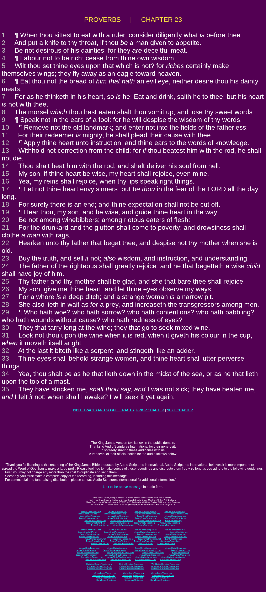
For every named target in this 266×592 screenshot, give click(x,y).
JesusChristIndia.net (117, 536)
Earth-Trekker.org (173, 520)
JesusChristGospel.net (144, 541)
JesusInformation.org (123, 525)
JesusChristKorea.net (147, 534)
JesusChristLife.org (100, 525)
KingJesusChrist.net (160, 580)
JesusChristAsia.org (117, 511)
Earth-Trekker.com (180, 552)
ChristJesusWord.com (145, 559)
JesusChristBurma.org (145, 518)
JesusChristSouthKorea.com (120, 552)
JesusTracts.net (145, 543)
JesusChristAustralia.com (173, 557)
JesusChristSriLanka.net (175, 536)
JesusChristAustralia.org (149, 520)
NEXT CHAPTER (180, 410)
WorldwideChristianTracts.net (165, 568)
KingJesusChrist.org (133, 580)
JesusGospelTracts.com (103, 575)
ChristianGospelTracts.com (99, 564)
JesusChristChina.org (118, 516)
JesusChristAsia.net (117, 530)
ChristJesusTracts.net (161, 573)
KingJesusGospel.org (170, 523)
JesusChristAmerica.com (114, 550)
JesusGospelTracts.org (133, 575)
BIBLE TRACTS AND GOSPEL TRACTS (103, 410)
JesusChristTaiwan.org (95, 520)
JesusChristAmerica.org (115, 514)
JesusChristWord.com (96, 559)
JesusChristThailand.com (119, 557)
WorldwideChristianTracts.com (165, 564)
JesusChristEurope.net (145, 530)
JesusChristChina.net (118, 534)
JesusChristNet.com (180, 550)
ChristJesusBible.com (170, 559)
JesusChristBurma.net (145, 536)
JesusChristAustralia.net (149, 539)
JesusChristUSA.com (86, 550)
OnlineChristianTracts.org (131, 566)
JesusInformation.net (123, 543)
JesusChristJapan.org (175, 516)
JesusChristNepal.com (86, 555)
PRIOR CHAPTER (150, 410)
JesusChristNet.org (179, 514)
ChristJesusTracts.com (105, 573)
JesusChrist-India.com (149, 555)
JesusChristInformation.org (147, 514)
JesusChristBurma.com (88, 552)
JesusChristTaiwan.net (95, 539)
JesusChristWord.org (96, 523)
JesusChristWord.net (96, 541)
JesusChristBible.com (121, 559)
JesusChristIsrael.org (91, 511)
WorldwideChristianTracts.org (165, 566)
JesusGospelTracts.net (163, 575)
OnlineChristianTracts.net (131, 568)
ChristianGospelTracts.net (99, 568)
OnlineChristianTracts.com (131, 564)
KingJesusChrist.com (106, 580)
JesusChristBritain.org (175, 511)
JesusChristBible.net (119, 541)
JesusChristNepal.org (89, 518)
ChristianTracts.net (166, 543)
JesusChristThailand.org (121, 520)
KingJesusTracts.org (133, 578)
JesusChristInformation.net (147, 532)
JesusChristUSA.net (87, 532)
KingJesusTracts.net (160, 578)
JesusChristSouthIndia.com (118, 555)
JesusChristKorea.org (147, 516)
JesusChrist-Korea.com (153, 552)
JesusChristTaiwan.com (92, 557)
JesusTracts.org (145, 525)
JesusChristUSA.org (87, 514)
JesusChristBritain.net (175, 530)
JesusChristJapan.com (146, 557)
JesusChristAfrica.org (90, 516)
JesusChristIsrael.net (91, 530)
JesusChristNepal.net (89, 536)
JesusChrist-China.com (179, 555)
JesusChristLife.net (179, 532)
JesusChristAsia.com (117, 548)
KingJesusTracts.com (106, 578)
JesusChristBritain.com (176, 548)
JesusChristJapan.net (175, 534)
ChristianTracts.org (166, 525)
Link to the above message (122, 487)
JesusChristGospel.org (144, 523)
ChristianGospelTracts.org (99, 566)
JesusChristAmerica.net (115, 532)
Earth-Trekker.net (173, 539)
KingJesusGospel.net (170, 541)
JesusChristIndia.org (117, 518)
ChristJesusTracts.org (133, 573)
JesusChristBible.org (119, 523)
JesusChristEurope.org (145, 511)
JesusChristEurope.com (146, 548)
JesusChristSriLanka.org (175, 518)
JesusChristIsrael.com (89, 548)
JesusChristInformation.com (147, 550)
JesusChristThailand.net (121, 539)
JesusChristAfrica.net (90, 534)
